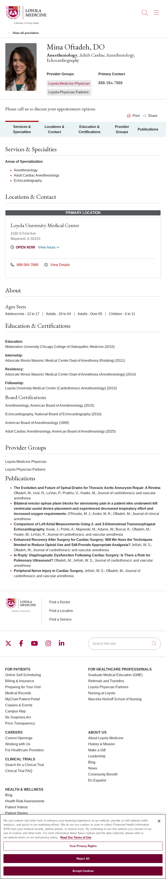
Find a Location (61, 611)
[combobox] (124, 644)
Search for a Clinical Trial (24, 765)
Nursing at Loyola (101, 693)
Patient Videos (16, 807)
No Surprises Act (18, 717)
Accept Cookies (83, 871)
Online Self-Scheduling (23, 675)
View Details (59, 265)
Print (136, 116)
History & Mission (101, 744)
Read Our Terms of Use (75, 837)
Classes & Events (18, 705)
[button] (157, 11)
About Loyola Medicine (105, 738)
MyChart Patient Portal (22, 699)
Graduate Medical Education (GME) (115, 675)
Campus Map (15, 711)
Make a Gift (96, 750)
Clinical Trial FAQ (18, 771)
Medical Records (18, 693)
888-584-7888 (110, 83)
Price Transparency (20, 723)
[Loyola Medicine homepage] (26, 23)
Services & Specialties (22, 129)
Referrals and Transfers (106, 681)
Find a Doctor (59, 602)
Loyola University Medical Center (45, 225)
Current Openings (18, 738)
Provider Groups (122, 129)
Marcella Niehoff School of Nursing (115, 699)
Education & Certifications (90, 129)
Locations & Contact (54, 129)
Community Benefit (102, 774)
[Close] (159, 821)
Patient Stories (16, 813)
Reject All (83, 858)
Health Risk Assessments (24, 801)
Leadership (96, 756)
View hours (47, 247)
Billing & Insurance (19, 681)
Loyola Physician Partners (108, 687)
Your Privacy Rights (82, 846)
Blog (91, 762)
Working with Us (17, 744)
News (92, 768)
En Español (97, 780)
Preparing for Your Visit (23, 687)
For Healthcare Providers (24, 750)
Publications (148, 129)
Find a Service (60, 619)
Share (152, 116)
